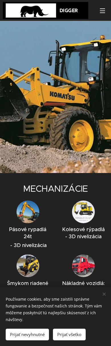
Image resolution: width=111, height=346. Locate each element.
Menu (102, 10)
